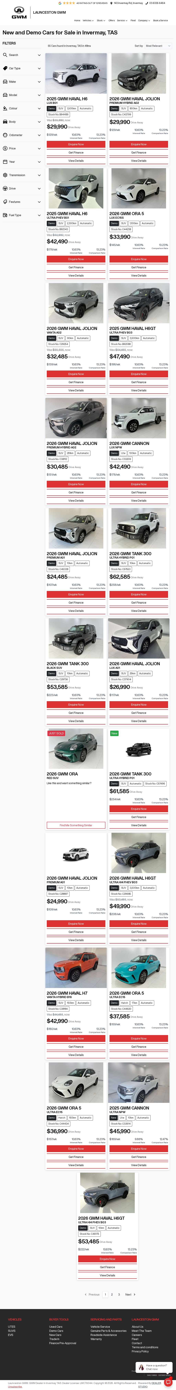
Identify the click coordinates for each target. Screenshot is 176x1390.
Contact (137, 1343)
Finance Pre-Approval (62, 1343)
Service (121, 20)
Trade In (54, 1339)
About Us (137, 1326)
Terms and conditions (145, 1347)
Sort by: (139, 46)
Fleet (133, 20)
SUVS (11, 1330)
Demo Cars (56, 1330)
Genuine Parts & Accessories (108, 1330)
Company (142, 20)
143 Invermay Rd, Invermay (128, 3)
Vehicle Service (100, 1326)
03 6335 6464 (157, 3)
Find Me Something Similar (76, 825)
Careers (137, 1335)
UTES (11, 1326)
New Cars (55, 1335)
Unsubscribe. (15, 1387)
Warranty (96, 1339)
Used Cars (55, 1326)
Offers (111, 20)
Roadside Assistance (104, 1335)
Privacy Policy (140, 1351)
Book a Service (160, 20)
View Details (76, 160)
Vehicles (87, 20)
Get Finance (76, 152)
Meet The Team (142, 1330)
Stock (100, 20)
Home (77, 20)
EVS (10, 1335)
